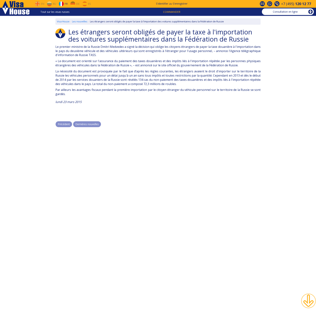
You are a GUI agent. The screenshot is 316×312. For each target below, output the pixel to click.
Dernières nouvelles (87, 124)
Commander (171, 12)
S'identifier (162, 3)
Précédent (64, 124)
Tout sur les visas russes (54, 12)
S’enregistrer (180, 3)
